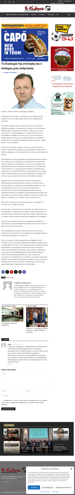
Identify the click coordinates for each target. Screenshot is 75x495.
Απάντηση (10, 364)
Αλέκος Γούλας (10, 277)
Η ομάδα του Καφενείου (10, 72)
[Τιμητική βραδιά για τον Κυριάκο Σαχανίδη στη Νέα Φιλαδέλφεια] (12, 434)
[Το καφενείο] (37, 8)
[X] (13, 2)
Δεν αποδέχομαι (47, 487)
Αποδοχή (34, 487)
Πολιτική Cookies (44, 491)
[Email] (16, 272)
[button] (71, 469)
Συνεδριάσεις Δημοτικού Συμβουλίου (9, 324)
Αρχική (3, 19)
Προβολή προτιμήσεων (63, 487)
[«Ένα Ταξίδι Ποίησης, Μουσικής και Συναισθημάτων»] (12, 447)
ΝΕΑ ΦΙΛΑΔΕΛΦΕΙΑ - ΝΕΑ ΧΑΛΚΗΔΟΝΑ (16, 19)
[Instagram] (9, 2)
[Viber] (24, 272)
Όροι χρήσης (55, 491)
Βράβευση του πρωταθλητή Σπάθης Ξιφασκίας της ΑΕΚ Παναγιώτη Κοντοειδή (37, 330)
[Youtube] (8, 482)
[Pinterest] (11, 272)
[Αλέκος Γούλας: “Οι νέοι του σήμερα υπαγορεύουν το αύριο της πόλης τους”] (36, 440)
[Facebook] (5, 2)
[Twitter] (5, 482)
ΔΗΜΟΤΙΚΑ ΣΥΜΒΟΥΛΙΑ (59, 444)
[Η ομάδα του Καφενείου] (7, 289)
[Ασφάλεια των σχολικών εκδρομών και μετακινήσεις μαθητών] (61, 434)
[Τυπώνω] (20, 272)
